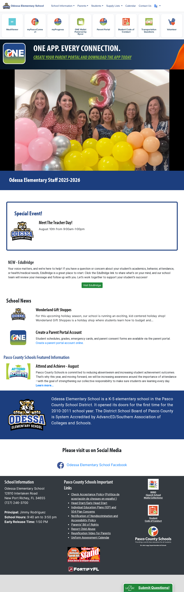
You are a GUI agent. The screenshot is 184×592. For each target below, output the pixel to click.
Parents (81, 5)
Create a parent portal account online (59, 343)
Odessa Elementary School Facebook (97, 465)
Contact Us (145, 5)
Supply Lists (113, 5)
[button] (157, 6)
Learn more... (45, 385)
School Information (61, 5)
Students (96, 5)
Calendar (130, 5)
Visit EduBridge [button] (92, 285)
